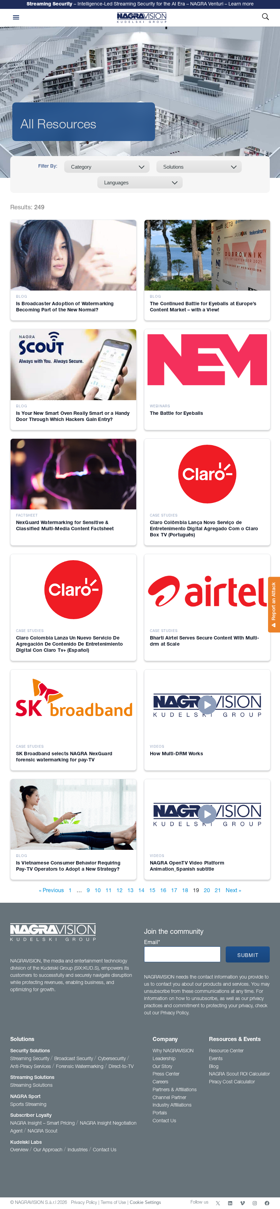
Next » (233, 891)
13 (130, 891)
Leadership (164, 1059)
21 (218, 891)
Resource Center (226, 1051)
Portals (160, 1113)
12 (119, 891)
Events (216, 1059)
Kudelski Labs (26, 1142)
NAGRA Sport (25, 1097)
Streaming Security (30, 1059)
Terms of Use (113, 1203)
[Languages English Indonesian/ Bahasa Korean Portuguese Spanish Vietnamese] (140, 182)
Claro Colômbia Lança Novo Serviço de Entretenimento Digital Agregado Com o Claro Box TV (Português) (204, 529)
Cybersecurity (112, 1059)
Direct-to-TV (121, 1067)
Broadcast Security (74, 1059)
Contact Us (104, 1150)
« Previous (51, 891)
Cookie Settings (145, 1202)
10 (98, 891)
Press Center (166, 1074)
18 (185, 891)
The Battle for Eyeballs (176, 413)
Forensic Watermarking (80, 1067)
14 (141, 891)
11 (109, 891)
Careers (160, 1082)
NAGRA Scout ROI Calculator (239, 1074)
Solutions (22, 1040)
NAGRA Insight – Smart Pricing (43, 1123)
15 (152, 891)
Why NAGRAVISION (173, 1051)
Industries (78, 1150)
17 (174, 891)
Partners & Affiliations (175, 1090)
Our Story (162, 1067)
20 (207, 891)
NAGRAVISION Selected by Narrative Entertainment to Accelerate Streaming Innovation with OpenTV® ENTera (140, 5)
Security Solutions (30, 1051)
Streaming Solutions (32, 1078)
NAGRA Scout (42, 1131)
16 (163, 891)
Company (165, 1040)
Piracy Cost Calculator (232, 1082)
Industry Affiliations (172, 1105)
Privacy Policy (84, 1203)
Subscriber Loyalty (31, 1115)
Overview (20, 1150)
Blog (214, 1067)
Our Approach (48, 1150)
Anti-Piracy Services (31, 1067)
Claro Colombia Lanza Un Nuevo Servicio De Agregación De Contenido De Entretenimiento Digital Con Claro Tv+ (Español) (69, 644)
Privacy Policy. (175, 1013)
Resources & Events (235, 1040)
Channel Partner (169, 1098)
